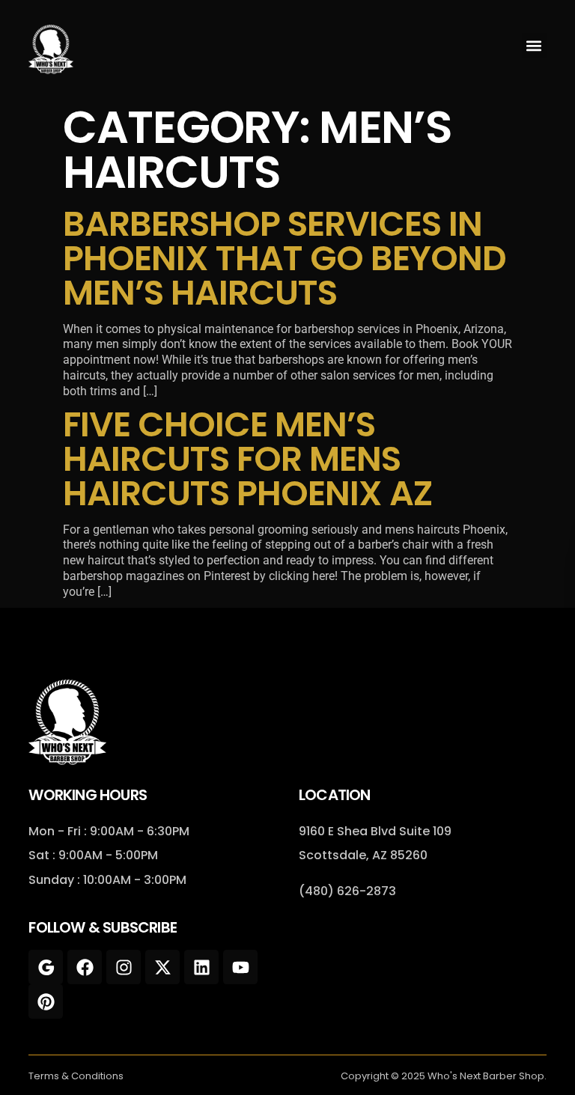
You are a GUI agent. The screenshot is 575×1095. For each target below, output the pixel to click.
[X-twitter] (162, 967)
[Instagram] (123, 967)
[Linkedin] (201, 967)
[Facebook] (84, 967)
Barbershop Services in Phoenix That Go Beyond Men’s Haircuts (284, 258)
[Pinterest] (45, 1001)
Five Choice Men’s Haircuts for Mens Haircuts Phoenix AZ (247, 458)
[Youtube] (240, 967)
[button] (534, 45)
